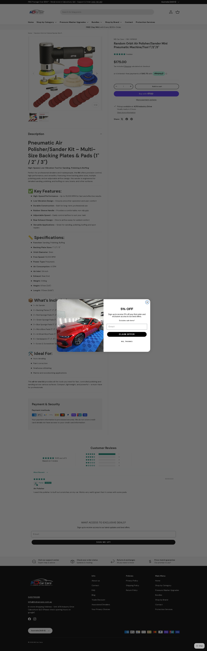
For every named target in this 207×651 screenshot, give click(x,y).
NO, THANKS (127, 341)
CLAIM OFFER (127, 334)
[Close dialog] (147, 302)
